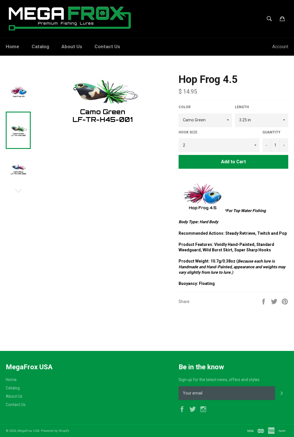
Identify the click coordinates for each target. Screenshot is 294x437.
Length (242, 107)
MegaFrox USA (28, 431)
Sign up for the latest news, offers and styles (219, 379)
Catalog (40, 46)
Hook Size (188, 132)
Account (280, 46)
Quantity (271, 132)
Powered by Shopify (55, 431)
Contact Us (107, 46)
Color (185, 107)
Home (12, 46)
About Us (71, 46)
